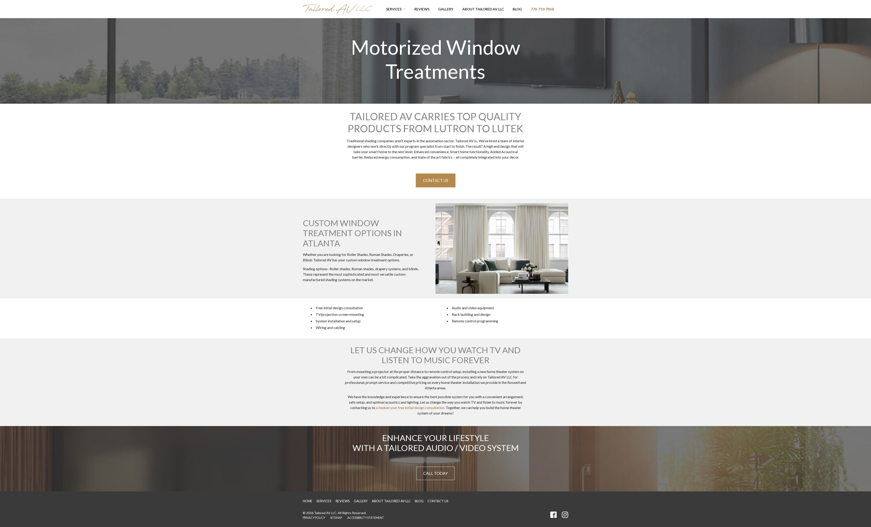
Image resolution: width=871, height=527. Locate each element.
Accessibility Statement (365, 518)
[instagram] (565, 515)
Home (307, 501)
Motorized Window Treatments (435, 59)
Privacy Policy (314, 518)
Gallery (445, 9)
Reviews (421, 9)
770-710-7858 (542, 9)
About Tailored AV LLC (483, 9)
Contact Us (435, 180)
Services (393, 9)
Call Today (435, 473)
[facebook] (553, 515)
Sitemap (336, 518)
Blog (517, 9)
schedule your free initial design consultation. (410, 407)
